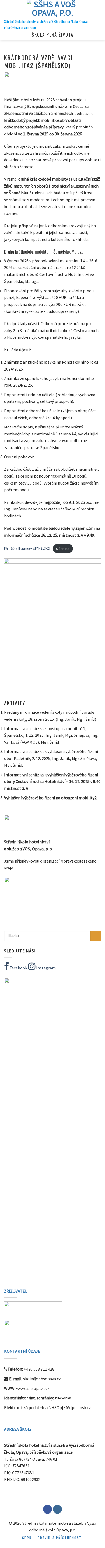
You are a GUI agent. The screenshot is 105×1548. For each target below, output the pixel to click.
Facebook (18, 967)
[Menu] (7, 9)
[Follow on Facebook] (47, 1509)
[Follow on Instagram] (57, 1509)
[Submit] (95, 936)
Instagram (45, 967)
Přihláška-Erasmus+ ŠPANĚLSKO (27, 549)
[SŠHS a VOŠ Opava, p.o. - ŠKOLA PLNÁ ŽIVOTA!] (52, 9)
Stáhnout (62, 549)
